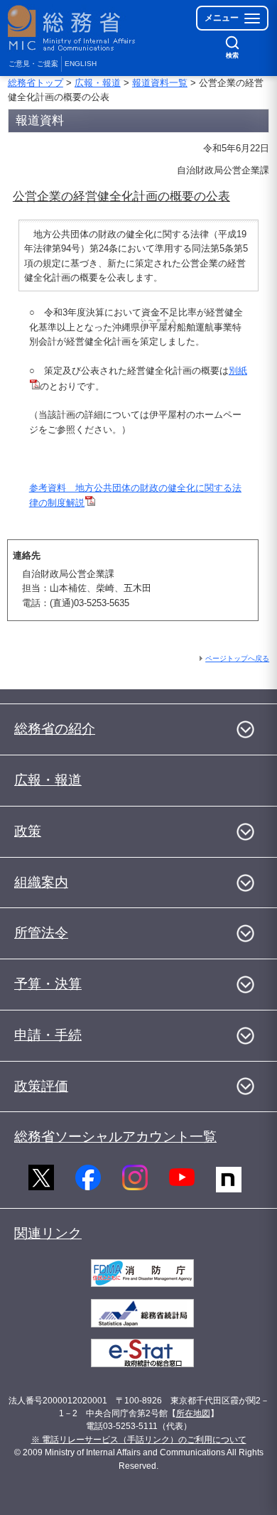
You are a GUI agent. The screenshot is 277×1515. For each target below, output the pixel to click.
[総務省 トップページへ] (72, 28)
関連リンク (48, 1233)
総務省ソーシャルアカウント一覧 (115, 1136)
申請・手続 (48, 1035)
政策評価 (41, 1086)
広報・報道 (98, 82)
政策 (27, 831)
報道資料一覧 (160, 82)
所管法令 (41, 932)
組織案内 (41, 882)
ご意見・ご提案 (33, 64)
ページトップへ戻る (237, 658)
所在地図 (193, 1413)
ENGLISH (81, 64)
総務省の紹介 (54, 728)
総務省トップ (35, 82)
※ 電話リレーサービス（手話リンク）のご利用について (138, 1439)
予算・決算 (48, 983)
